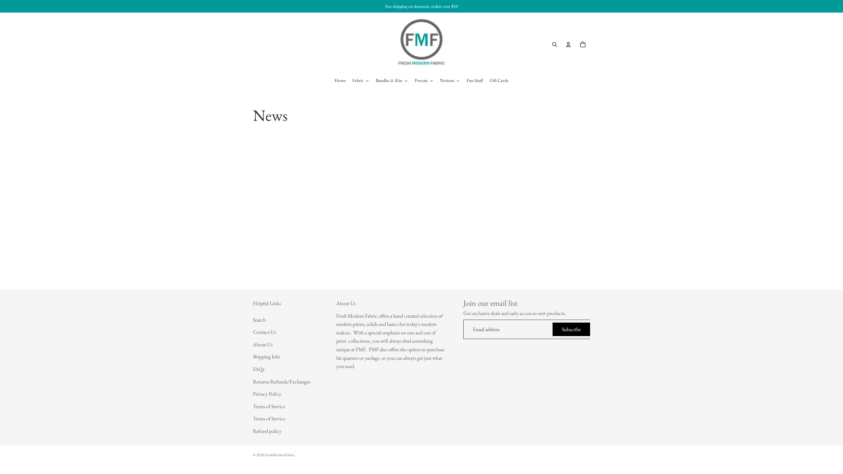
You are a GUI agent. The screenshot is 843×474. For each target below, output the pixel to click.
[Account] (568, 44)
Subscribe (571, 329)
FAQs (258, 369)
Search (259, 319)
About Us (263, 344)
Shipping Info (266, 357)
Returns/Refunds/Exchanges (281, 381)
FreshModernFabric (280, 455)
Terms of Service (269, 406)
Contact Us (264, 332)
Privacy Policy (267, 393)
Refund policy (267, 431)
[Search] (554, 44)
